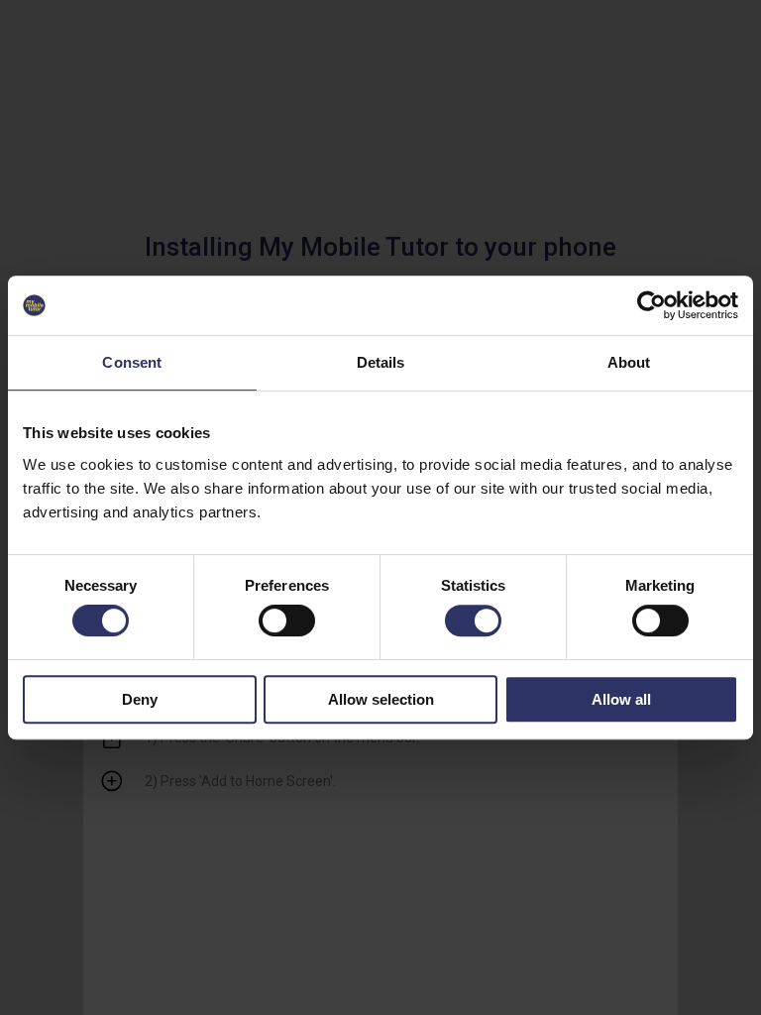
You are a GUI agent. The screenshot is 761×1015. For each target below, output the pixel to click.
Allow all (621, 699)
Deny (140, 699)
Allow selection (381, 699)
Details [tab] (381, 362)
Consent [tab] (132, 362)
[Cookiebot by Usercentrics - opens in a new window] (651, 305)
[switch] (287, 620)
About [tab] (629, 362)
